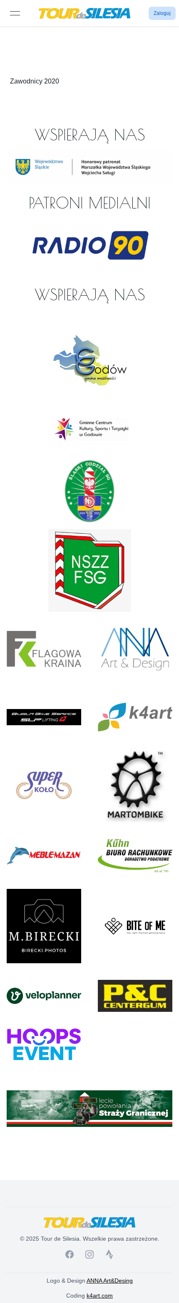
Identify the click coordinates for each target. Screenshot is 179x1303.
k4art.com (100, 1295)
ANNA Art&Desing (110, 1280)
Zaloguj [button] (162, 13)
